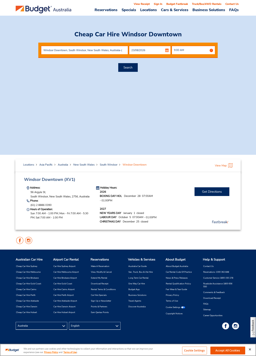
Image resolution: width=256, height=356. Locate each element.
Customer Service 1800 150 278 (218, 278)
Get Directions (212, 192)
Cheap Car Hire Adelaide (27, 300)
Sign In (158, 4)
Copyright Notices (174, 313)
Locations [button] (148, 10)
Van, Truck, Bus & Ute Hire (140, 272)
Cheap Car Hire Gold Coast (28, 283)
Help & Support (214, 259)
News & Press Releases (177, 278)
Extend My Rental (99, 278)
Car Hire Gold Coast (62, 283)
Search (128, 68)
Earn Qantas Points (100, 312)
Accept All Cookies (227, 350)
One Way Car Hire (136, 283)
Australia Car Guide (137, 266)
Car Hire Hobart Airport (64, 312)
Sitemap (207, 309)
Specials (129, 10)
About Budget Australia (177, 266)
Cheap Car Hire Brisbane (27, 278)
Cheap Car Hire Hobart (26, 312)
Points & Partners (99, 306)
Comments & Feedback (214, 292)
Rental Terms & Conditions (103, 289)
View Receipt (142, 4)
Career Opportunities (213, 315)
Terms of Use (172, 300)
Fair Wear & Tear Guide (176, 289)
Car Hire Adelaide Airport (65, 300)
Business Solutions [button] (208, 10)
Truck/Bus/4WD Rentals (206, 4)
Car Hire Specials (99, 295)
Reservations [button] (106, 10)
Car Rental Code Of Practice (179, 272)
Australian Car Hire (29, 259)
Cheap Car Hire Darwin (26, 306)
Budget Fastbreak (177, 4)
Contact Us (232, 4)
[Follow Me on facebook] (226, 326)
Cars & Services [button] (174, 10)
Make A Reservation (100, 266)
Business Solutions (137, 295)
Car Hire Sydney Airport (64, 266)
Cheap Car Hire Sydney (26, 266)
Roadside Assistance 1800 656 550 (217, 285)
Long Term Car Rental (138, 278)
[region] (128, 350)
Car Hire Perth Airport (63, 295)
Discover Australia (137, 306)
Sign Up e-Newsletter (101, 300)
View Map (221, 165)
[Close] (250, 349)
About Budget (175, 259)
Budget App (134, 289)
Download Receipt (99, 283)
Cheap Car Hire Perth (26, 295)
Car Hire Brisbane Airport (65, 278)
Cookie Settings (173, 307)
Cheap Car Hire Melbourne (28, 272)
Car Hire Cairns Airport (64, 289)
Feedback (253, 325)
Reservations (100, 259)
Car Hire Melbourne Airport (66, 272)
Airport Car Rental (66, 259)
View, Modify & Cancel (101, 272)
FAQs (234, 10)
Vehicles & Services (141, 259)
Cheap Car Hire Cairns (26, 289)
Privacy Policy (172, 295)
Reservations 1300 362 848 (216, 272)
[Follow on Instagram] (236, 326)
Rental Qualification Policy (178, 283)
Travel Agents (134, 300)
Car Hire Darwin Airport (64, 306)
